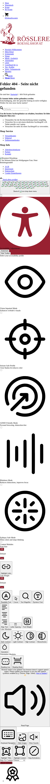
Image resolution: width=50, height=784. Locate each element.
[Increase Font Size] (2, 549)
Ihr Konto (8, 9)
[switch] (1, 313)
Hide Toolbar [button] (5, 253)
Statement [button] (4, 251)
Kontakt (8, 154)
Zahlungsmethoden (12, 140)
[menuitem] (27, 3)
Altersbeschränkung (12, 150)
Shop (7, 3)
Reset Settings (6, 763)
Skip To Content (6, 760)
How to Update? (41, 673)
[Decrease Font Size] (2, 558)
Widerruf (8, 138)
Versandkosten (10, 136)
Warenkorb (9, 5)
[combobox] (25, 187)
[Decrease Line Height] (2, 587)
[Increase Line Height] (2, 578)
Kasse (7, 7)
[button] (1, 195)
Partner (7, 152)
